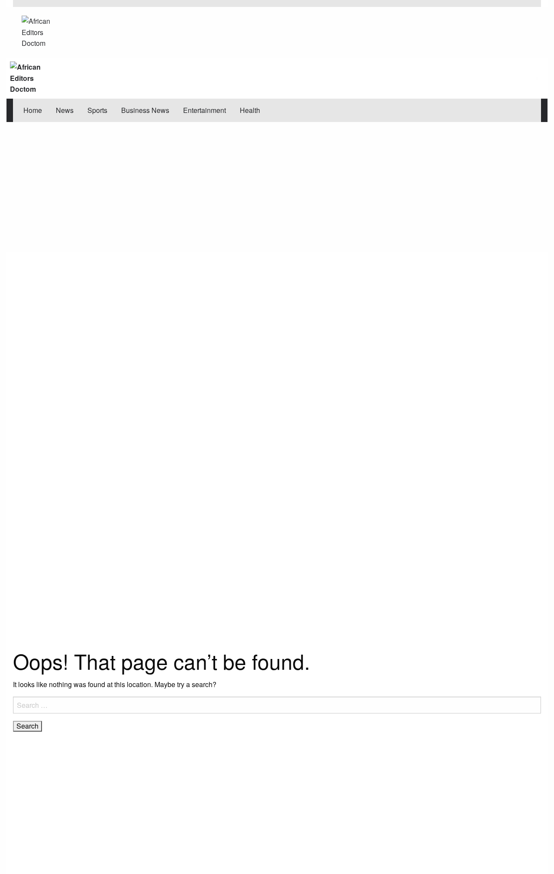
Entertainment (204, 110)
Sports (97, 110)
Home (32, 110)
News (65, 110)
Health (250, 110)
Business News (145, 110)
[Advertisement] (277, 186)
